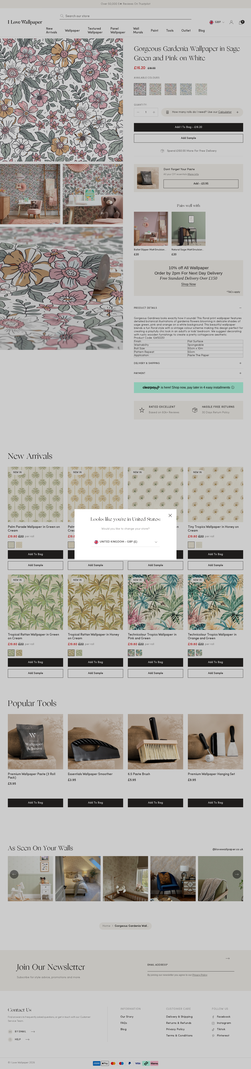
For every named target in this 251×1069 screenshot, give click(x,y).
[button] (170, 515)
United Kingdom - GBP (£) (118, 541)
